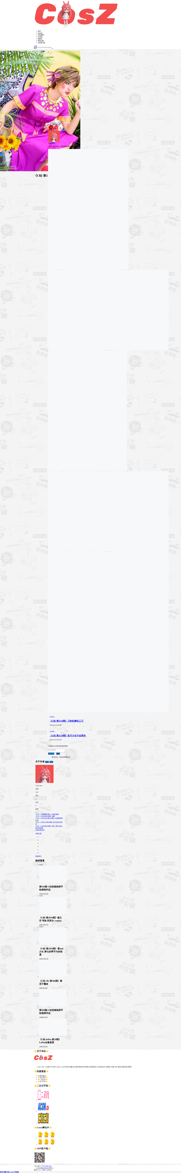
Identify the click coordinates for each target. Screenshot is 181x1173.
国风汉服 (41, 40)
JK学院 (40, 36)
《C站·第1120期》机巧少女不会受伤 (68, 735)
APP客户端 (41, 42)
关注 (47, 762)
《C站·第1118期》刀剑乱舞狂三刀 (66, 721)
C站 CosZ (48, 1166)
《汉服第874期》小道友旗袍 (47, 814)
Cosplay (40, 33)
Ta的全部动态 (39, 830)
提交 (58, 753)
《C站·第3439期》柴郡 (45, 816)
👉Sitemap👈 (42, 1075)
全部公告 (38, 833)
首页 (39, 31)
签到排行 (38, 856)
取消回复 (51, 753)
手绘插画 (41, 35)
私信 (51, 762)
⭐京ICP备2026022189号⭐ (44, 1168)
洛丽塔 (40, 38)
